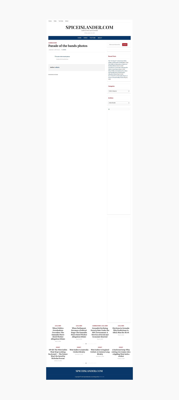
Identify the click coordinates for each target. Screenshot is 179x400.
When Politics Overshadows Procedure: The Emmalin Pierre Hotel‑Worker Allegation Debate (117, 72)
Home (50, 21)
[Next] (127, 331)
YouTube (61, 21)
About (66, 21)
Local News (58, 325)
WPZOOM (101, 376)
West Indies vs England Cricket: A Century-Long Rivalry (79, 352)
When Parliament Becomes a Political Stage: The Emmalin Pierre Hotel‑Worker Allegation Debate (58, 332)
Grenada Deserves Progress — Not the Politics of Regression (121, 330)
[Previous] (51, 331)
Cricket (58, 347)
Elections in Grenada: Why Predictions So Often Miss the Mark (100, 330)
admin (64, 49)
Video (55, 21)
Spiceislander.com (89, 27)
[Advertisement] (42, 10)
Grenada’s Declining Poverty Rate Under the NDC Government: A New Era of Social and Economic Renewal (79, 332)
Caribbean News (52, 43)
